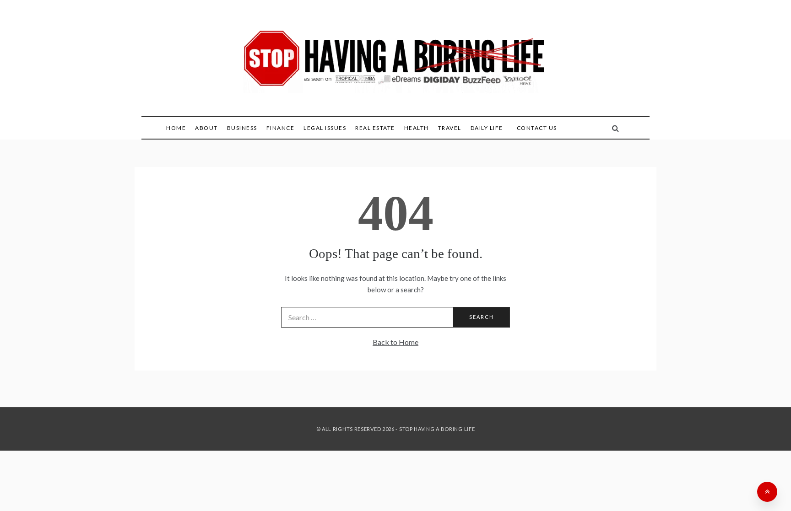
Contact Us (537, 127)
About (206, 127)
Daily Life (487, 127)
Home (176, 127)
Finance (280, 127)
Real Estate (375, 127)
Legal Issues (324, 127)
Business (242, 127)
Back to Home (395, 342)
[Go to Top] (767, 492)
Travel (449, 127)
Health (416, 127)
